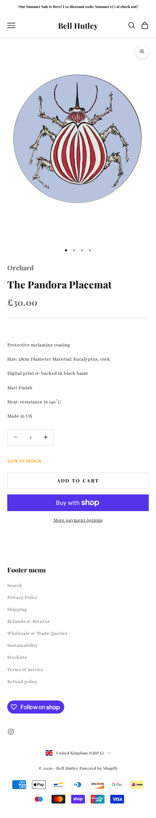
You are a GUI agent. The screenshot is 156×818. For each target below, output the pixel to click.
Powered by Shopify (98, 768)
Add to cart (78, 480)
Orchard (20, 267)
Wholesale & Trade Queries (37, 633)
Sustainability (22, 645)
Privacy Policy (22, 597)
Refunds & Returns (28, 621)
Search (14, 585)
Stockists (17, 657)
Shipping (17, 609)
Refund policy (22, 682)
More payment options (78, 520)
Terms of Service (25, 670)
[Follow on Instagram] (11, 731)
